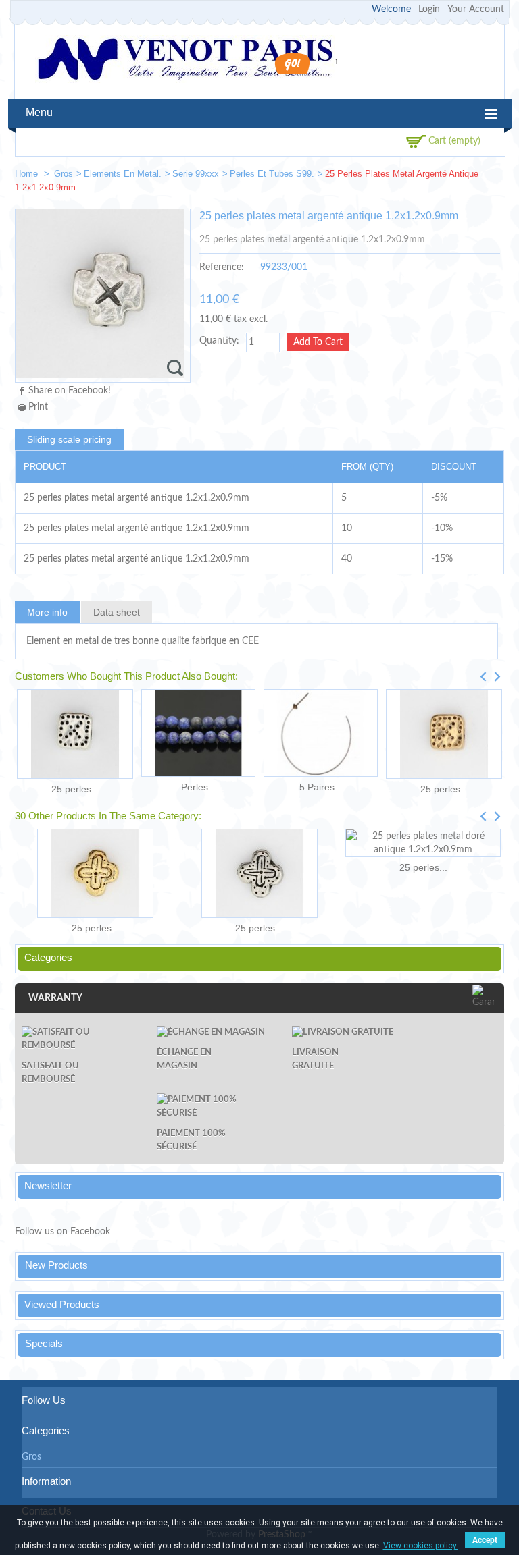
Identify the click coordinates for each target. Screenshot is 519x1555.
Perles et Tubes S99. (272, 174)
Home (28, 174)
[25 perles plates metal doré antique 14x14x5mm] (95, 873)
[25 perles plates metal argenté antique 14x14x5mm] (259, 873)
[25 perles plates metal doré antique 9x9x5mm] (488, 176)
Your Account (475, 9)
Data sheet (116, 612)
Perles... (198, 787)
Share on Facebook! (69, 390)
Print (38, 407)
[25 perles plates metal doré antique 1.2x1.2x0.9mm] (423, 843)
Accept (484, 1540)
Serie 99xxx (195, 174)
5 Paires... (321, 787)
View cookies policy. (420, 1545)
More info (47, 612)
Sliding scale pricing (69, 439)
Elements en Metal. (123, 174)
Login (429, 9)
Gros (63, 174)
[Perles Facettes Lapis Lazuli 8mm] (198, 733)
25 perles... (75, 789)
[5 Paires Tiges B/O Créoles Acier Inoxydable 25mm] (320, 733)
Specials (44, 1343)
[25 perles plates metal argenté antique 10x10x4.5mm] (75, 734)
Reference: (221, 267)
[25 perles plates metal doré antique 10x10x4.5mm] (444, 734)
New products (56, 1265)
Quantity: (219, 341)
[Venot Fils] (185, 61)
